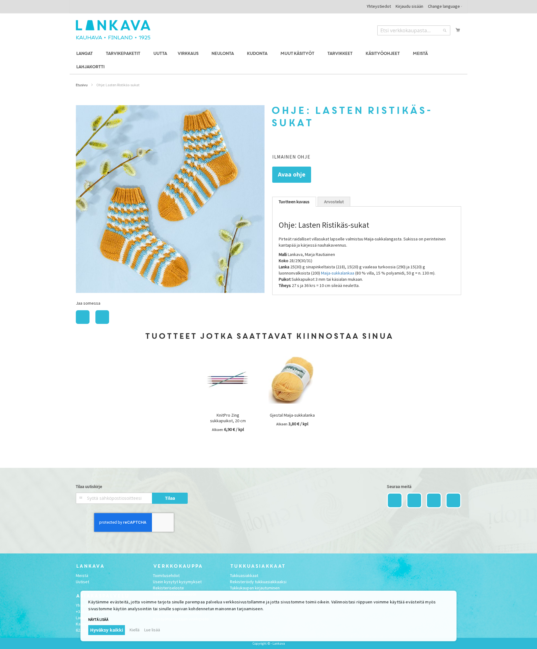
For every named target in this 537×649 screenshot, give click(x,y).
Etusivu (82, 85)
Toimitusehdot (166, 575)
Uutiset (82, 581)
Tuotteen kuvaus (294, 201)
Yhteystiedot (379, 6)
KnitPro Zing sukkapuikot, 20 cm (228, 417)
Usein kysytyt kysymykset (177, 581)
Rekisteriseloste (168, 588)
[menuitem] (85, 53)
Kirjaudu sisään (409, 6)
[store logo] (113, 29)
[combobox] (413, 30)
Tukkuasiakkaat (244, 575)
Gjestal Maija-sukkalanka (292, 415)
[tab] (294, 202)
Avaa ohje (291, 174)
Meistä (82, 575)
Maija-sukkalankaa (337, 273)
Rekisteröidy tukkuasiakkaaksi (258, 581)
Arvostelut (334, 201)
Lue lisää (152, 630)
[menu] (268, 60)
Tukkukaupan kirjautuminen (255, 588)
